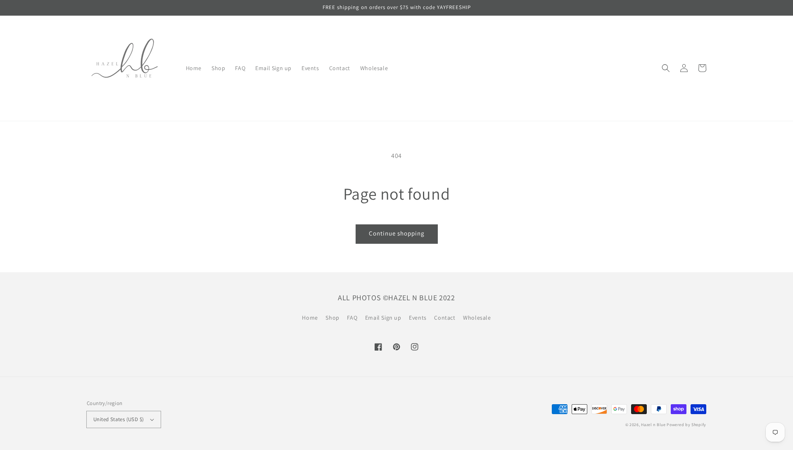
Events (418, 317)
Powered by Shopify (686, 424)
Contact (444, 317)
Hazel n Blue (653, 424)
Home (310, 317)
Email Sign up (383, 317)
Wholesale (477, 317)
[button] (666, 68)
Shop (332, 317)
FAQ (352, 317)
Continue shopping (397, 233)
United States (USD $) (118, 419)
